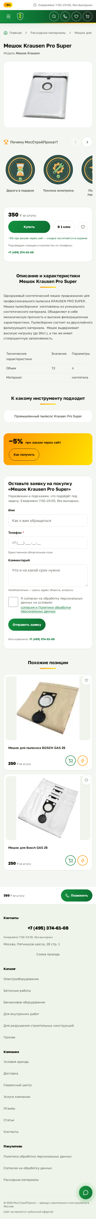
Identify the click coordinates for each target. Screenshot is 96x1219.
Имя (11, 510)
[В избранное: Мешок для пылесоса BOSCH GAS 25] (86, 680)
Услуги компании (17, 1097)
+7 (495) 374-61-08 (21, 252)
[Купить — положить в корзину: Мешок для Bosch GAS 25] (70, 860)
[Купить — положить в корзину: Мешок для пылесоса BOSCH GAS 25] (70, 760)
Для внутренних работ (21, 1014)
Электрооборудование (21, 979)
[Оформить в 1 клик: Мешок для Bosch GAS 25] (82, 860)
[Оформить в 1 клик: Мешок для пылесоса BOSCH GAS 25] (82, 760)
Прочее (9, 1037)
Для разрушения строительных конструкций (39, 1025)
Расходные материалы (21, 1180)
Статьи (9, 1120)
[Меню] (8, 16)
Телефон (16, 532)
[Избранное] (76, 16)
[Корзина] (87, 16)
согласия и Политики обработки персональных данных (46, 609)
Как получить (24, 454)
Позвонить (79, 895)
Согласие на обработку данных (28, 1168)
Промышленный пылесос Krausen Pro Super (48, 416)
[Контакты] (65, 16)
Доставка (11, 1073)
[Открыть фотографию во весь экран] (48, 94)
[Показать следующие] (87, 142)
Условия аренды (16, 1062)
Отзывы (9, 1108)
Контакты (11, 1132)
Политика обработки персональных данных (38, 1156)
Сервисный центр (18, 1085)
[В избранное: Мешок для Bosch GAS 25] (86, 780)
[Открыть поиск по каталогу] (54, 16)
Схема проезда (48, 954)
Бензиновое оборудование (24, 1002)
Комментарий (19, 560)
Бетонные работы (17, 990)
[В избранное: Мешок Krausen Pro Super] (83, 227)
